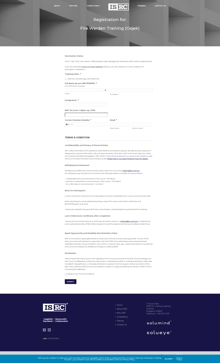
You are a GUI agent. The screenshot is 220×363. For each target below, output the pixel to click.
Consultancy (93, 6)
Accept (169, 359)
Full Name (114, 94)
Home (119, 305)
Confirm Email (137, 128)
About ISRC (122, 309)
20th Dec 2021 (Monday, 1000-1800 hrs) (83, 79)
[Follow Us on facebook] (44, 330)
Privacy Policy (179, 359)
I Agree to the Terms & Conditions (80, 274)
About (57, 6)
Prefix (67, 94)
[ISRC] (118, 5)
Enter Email (114, 128)
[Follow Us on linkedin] (49, 330)
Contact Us (160, 6)
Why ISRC (73, 6)
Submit (70, 282)
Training (141, 6)
